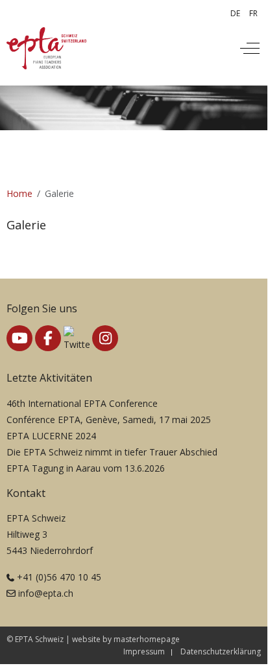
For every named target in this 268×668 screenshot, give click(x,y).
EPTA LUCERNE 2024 (51, 436)
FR (253, 13)
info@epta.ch (45, 593)
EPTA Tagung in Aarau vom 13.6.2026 (85, 468)
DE (235, 13)
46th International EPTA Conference (82, 403)
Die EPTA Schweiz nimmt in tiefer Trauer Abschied (111, 452)
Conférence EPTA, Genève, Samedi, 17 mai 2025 (108, 419)
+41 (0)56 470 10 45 (59, 577)
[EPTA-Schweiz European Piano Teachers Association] (46, 48)
